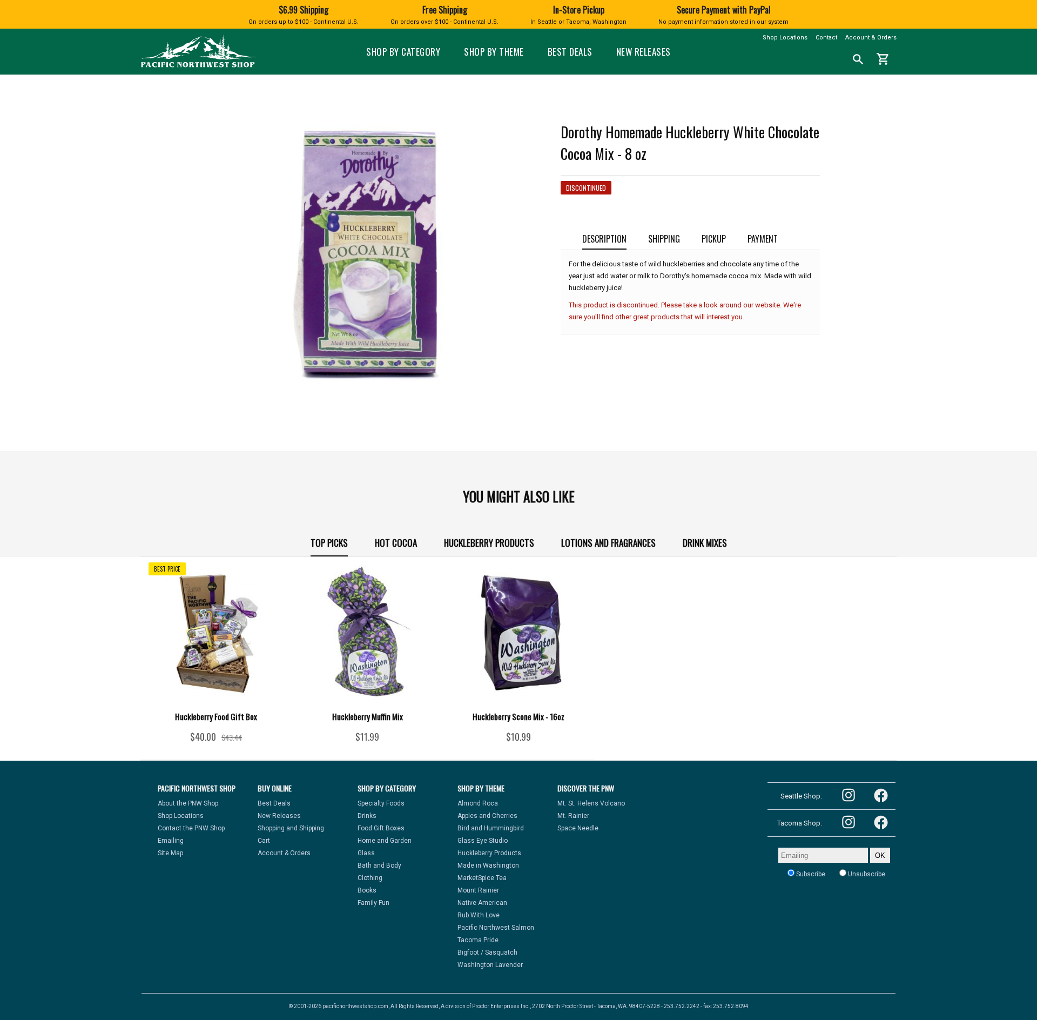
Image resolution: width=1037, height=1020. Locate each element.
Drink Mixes (705, 542)
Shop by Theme (494, 51)
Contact (826, 37)
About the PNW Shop (188, 803)
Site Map (170, 853)
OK (880, 855)
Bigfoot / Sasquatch (487, 952)
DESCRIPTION (604, 238)
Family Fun (373, 903)
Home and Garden (385, 840)
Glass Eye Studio (482, 840)
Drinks (367, 816)
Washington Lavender (490, 965)
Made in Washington (488, 865)
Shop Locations (785, 37)
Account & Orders (871, 37)
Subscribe (809, 874)
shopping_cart (883, 59)
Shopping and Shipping (291, 828)
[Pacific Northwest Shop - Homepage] (197, 66)
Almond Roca (477, 803)
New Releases (643, 51)
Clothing (370, 878)
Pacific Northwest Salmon (495, 927)
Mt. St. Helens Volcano (591, 803)
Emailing (171, 840)
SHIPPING (664, 238)
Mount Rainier (478, 890)
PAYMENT (763, 238)
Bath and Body (379, 865)
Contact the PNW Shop (191, 828)
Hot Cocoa (396, 542)
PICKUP (714, 238)
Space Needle (577, 828)
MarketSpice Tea (482, 878)
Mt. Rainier (573, 816)
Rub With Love (478, 915)
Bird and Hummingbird (490, 828)
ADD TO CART (232, 741)
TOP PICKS (329, 542)
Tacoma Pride (478, 940)
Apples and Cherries (487, 816)
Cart (264, 840)
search (858, 59)
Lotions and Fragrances (608, 542)
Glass (366, 853)
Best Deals (570, 51)
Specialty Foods (381, 803)
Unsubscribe (865, 874)
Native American (482, 903)
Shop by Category (403, 51)
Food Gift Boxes (381, 828)
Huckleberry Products (489, 542)
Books (367, 890)
